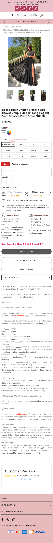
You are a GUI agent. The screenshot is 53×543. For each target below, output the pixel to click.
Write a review (26, 479)
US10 (33, 150)
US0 (21, 144)
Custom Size (8, 144)
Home (5, 27)
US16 (21, 156)
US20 (46, 156)
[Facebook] (2, 519)
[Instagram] (13, 519)
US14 (8, 156)
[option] (26, 21)
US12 (46, 150)
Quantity (4, 177)
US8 (21, 150)
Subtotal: (5, 188)
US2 (33, 144)
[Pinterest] (8, 519)
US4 (46, 144)
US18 (33, 156)
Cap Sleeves (16, 27)
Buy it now (26, 269)
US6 (8, 150)
